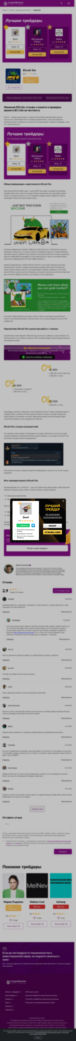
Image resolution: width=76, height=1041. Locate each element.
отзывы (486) (52, 532)
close (63, 501)
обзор (52, 526)
